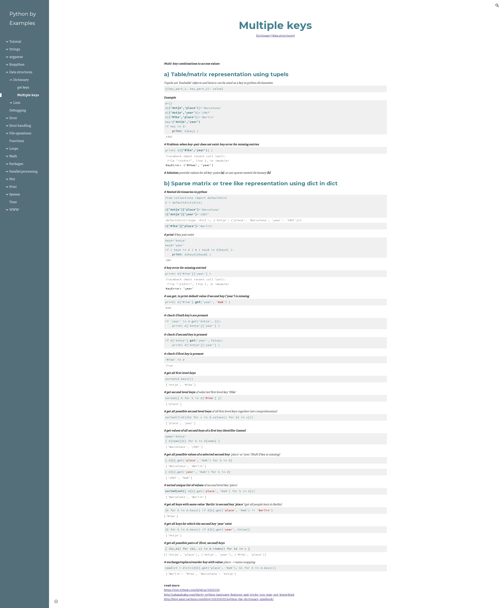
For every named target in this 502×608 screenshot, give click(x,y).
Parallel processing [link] (23, 171)
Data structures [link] (20, 72)
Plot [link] (12, 179)
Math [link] (13, 156)
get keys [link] (23, 87)
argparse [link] (16, 57)
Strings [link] (14, 49)
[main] (275, 28)
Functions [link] (16, 141)
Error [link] (13, 118)
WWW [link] (14, 210)
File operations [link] (20, 133)
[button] (497, 5)
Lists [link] (16, 103)
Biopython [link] (17, 64)
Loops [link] (13, 148)
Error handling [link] (20, 126)
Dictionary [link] (21, 80)
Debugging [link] (17, 110)
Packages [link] (16, 164)
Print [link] (13, 187)
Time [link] (13, 202)
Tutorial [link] (15, 41)
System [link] (14, 194)
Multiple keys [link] (28, 95)
